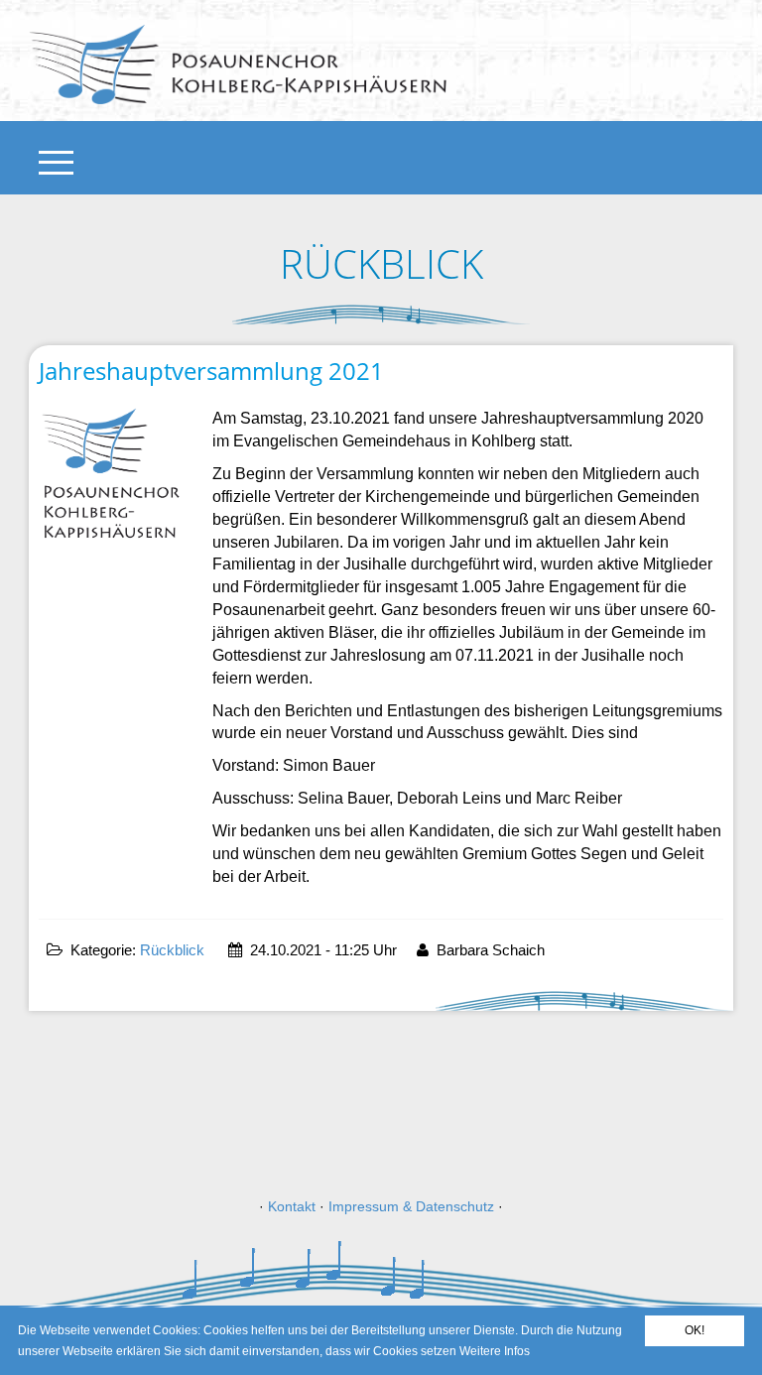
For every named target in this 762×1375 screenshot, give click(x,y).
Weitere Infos (494, 1351)
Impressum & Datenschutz (411, 1206)
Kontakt (292, 1206)
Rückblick (172, 949)
